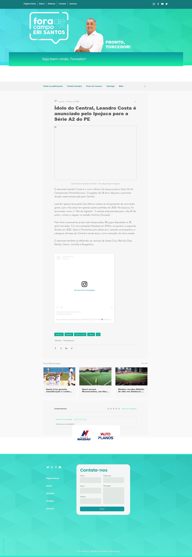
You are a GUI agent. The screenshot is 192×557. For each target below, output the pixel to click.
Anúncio (50, 508)
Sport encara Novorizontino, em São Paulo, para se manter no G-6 (94, 390)
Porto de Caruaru (94, 86)
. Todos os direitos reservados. (104, 551)
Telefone (83, 496)
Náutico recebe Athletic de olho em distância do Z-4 (131, 390)
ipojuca (91, 334)
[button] (145, 86)
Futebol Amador (74, 86)
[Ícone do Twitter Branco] (47, 467)
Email (82, 486)
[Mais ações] (135, 101)
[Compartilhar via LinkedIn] (66, 348)
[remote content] (95, 288)
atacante (69, 334)
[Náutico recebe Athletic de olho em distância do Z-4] (131, 376)
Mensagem (107, 486)
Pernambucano (69, 340)
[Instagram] (153, 3)
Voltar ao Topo (4, 545)
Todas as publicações (53, 86)
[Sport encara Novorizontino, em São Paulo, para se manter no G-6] (95, 376)
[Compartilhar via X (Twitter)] (61, 348)
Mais (121, 86)
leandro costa (80, 334)
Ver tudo (145, 363)
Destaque (58, 340)
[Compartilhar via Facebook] (55, 348)
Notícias (50, 493)
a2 (98, 334)
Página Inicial (52, 478)
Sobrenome (107, 476)
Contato (50, 501)
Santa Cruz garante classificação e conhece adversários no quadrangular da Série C (59, 390)
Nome (82, 476)
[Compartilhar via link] (72, 348)
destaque (59, 334)
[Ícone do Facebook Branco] (55, 467)
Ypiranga (110, 86)
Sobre (49, 486)
